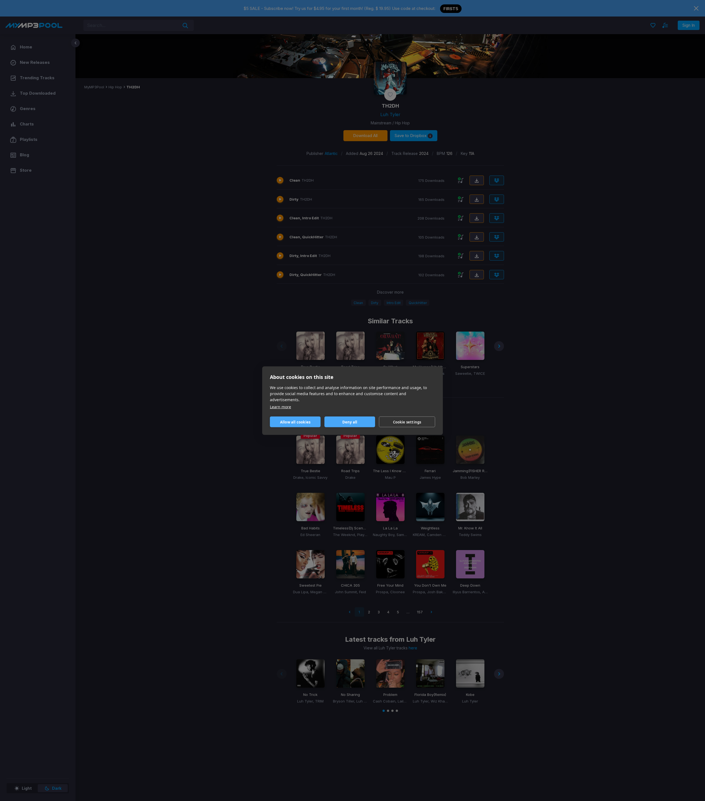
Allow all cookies (295, 421)
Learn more (280, 406)
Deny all (349, 421)
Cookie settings (407, 421)
